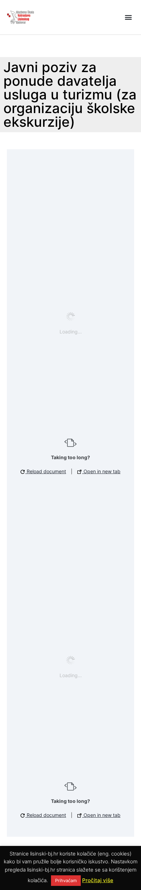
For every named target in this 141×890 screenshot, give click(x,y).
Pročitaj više (97, 880)
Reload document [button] (45, 471)
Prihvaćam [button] (66, 880)
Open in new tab (101, 471)
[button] (128, 17)
